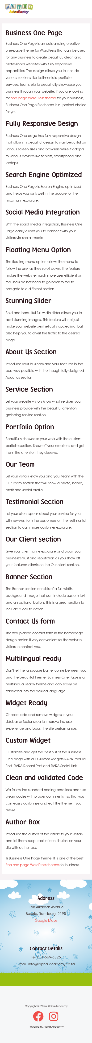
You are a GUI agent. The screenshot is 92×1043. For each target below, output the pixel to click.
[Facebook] (38, 1016)
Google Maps (46, 920)
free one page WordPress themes (32, 865)
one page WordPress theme (33, 98)
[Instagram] (53, 1016)
